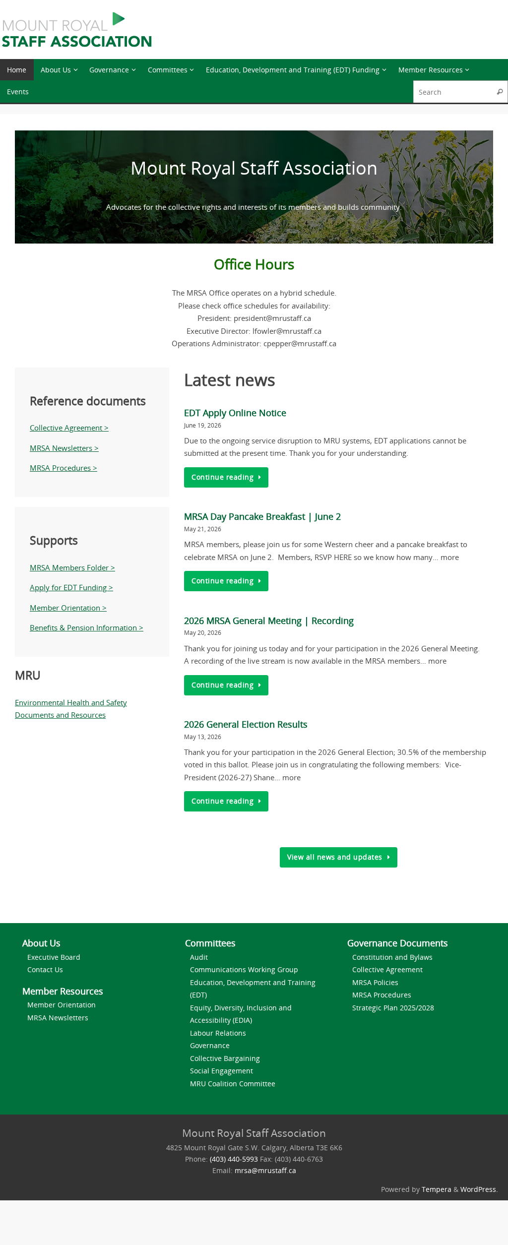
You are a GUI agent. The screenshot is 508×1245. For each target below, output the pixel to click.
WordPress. (479, 1189)
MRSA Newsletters (57, 1017)
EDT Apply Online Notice (235, 413)
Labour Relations (218, 1033)
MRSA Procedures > (63, 468)
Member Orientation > (68, 608)
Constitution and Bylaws (392, 957)
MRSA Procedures (381, 994)
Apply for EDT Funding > (71, 587)
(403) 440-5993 (234, 1159)
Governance (210, 1045)
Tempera (436, 1189)
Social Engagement (221, 1070)
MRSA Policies (375, 982)
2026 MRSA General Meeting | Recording (269, 620)
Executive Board (53, 957)
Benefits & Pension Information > (86, 627)
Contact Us (45, 969)
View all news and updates (334, 857)
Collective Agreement (387, 969)
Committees (210, 943)
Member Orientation (61, 1004)
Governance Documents (397, 943)
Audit (199, 957)
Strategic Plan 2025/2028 (393, 1007)
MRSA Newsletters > (64, 448)
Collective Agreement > (69, 428)
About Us (41, 943)
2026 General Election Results (246, 724)
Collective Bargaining (225, 1058)
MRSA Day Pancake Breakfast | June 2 (262, 516)
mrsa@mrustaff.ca (265, 1170)
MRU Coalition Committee (232, 1083)
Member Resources (62, 991)
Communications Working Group (244, 969)
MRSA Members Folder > (72, 567)
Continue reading (222, 477)
